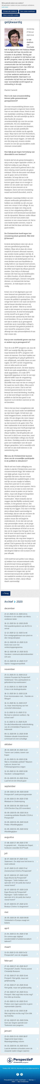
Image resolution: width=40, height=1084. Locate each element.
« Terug (6, 593)
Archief (8, 601)
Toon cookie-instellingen (27, 11)
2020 (20, 601)
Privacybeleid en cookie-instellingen (15, 1080)
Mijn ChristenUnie (23, 1081)
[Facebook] (17, 1074)
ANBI (13, 1081)
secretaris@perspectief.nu (31, 1068)
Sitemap (31, 1080)
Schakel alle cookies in (10, 11)
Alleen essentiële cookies (11, 15)
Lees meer (5, 7)
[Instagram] (21, 1074)
